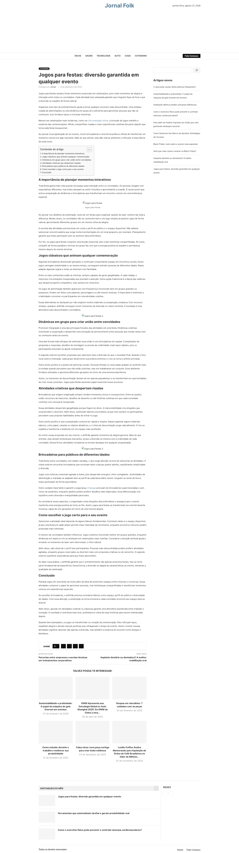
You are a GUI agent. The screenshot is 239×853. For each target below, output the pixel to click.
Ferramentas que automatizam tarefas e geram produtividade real (93, 813)
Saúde (89, 55)
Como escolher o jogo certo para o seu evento (63, 169)
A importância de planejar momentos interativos (63, 153)
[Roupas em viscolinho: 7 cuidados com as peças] (129, 688)
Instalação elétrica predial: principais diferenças (175, 104)
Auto (118, 55)
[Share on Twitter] (69, 646)
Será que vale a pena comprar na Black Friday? (174, 151)
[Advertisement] (119, 31)
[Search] (41, 5)
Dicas (78, 55)
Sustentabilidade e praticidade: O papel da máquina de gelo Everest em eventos (55, 706)
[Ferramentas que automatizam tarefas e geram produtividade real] (47, 817)
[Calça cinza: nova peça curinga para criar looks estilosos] (93, 732)
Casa (128, 55)
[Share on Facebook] (63, 646)
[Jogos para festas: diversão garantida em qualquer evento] (47, 800)
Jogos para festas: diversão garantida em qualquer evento (89, 796)
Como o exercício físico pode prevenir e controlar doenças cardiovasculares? (100, 830)
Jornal (53, 87)
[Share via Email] (81, 646)
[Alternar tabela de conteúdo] (88, 149)
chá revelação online (98, 120)
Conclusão (46, 172)
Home (180, 850)
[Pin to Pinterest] (75, 646)
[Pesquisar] (196, 70)
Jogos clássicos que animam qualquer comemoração (65, 157)
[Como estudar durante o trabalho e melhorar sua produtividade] (56, 732)
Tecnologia (103, 55)
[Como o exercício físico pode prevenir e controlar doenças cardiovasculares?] (47, 833)
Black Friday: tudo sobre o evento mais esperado (175, 144)
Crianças (91, 488)
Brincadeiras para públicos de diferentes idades (63, 166)
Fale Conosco (191, 56)
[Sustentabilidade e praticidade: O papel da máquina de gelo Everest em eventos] (56, 688)
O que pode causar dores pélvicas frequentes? (174, 87)
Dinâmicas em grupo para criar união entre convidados (66, 160)
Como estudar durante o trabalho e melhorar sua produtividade (55, 750)
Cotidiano (141, 55)
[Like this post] (57, 646)
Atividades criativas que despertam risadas (61, 163)
